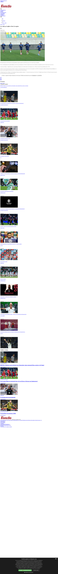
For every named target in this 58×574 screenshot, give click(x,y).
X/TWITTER (40, 75)
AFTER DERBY (2, 15)
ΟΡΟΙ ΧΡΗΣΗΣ (2, 422)
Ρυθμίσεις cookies (31, 568)
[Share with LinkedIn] (0, 79)
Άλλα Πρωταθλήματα (3, 363)
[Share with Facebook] (0, 77)
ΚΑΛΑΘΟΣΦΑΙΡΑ (3, 12)
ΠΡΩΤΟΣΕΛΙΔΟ (3, 0)
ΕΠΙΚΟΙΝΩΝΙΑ (2, 421)
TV (6, 0)
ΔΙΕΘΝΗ (1, 11)
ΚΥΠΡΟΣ (3, 20)
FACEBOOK (34, 75)
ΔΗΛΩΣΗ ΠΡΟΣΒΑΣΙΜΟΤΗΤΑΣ (5, 425)
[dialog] (29, 566)
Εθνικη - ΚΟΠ (2, 24)
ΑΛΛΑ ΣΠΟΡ (2, 13)
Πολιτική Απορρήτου (37, 568)
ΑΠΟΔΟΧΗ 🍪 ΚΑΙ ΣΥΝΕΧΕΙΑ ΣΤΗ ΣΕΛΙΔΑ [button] (25, 570)
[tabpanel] (29, 216)
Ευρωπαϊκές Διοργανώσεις (4, 379)
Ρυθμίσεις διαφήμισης (30, 567)
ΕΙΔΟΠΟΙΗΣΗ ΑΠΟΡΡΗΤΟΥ (4, 424)
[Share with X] (0, 78)
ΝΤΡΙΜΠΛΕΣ (2, 14)
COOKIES (2, 423)
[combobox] (55, 558)
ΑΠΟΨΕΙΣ (28, 420)
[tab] (2, 84)
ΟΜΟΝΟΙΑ (2, 395)
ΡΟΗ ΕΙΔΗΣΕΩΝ (3, 10)
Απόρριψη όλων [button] (36, 570)
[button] (29, 572)
